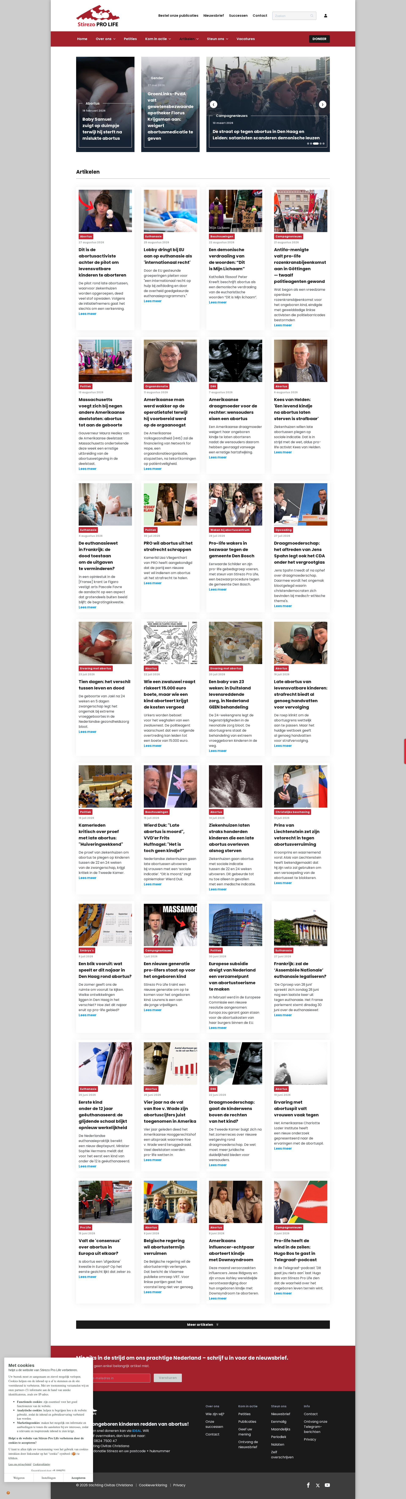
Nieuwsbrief (213, 15)
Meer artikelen (200, 1324)
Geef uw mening (245, 1432)
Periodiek (278, 1436)
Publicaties (247, 1421)
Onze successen (214, 1424)
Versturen (168, 1377)
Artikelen (187, 38)
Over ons (103, 38)
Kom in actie (156, 38)
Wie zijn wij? (215, 1414)
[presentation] (213, 104)
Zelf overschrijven (282, 1455)
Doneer (319, 38)
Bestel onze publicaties (178, 15)
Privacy (310, 1439)
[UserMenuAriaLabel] (325, 15)
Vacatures (246, 38)
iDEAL (136, 1430)
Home (82, 38)
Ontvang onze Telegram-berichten (315, 1426)
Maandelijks (280, 1429)
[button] (308, 144)
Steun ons (215, 38)
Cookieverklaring (153, 1485)
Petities (130, 38)
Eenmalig (278, 1421)
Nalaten (277, 1444)
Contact (260, 15)
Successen (238, 15)
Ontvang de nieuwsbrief (248, 1444)
